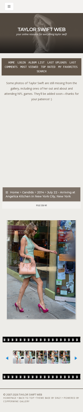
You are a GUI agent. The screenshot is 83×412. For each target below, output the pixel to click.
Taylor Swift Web (41, 29)
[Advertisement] (41, 143)
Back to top (26, 398)
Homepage (10, 398)
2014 (40, 192)
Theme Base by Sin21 (49, 398)
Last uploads (57, 62)
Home (11, 62)
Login (22, 62)
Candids (28, 192)
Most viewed (29, 66)
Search (41, 71)
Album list (36, 62)
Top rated (48, 66)
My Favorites (68, 66)
